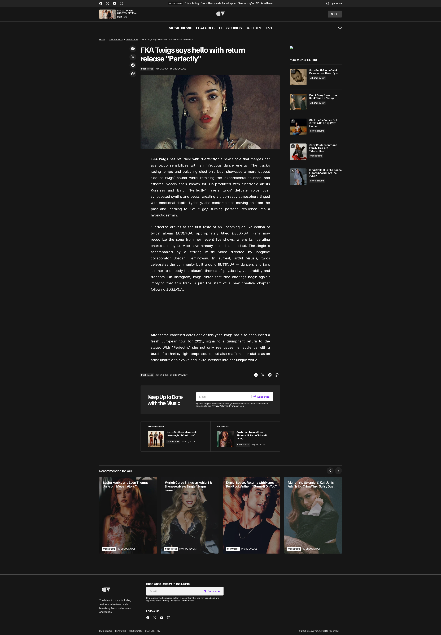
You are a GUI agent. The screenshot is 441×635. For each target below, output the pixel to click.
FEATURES (120, 631)
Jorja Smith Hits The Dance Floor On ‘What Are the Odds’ (325, 173)
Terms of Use (237, 406)
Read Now (267, 3)
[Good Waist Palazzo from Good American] (291, 47)
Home (102, 39)
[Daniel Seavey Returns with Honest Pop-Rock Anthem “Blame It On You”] (251, 515)
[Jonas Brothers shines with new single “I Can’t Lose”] (175, 436)
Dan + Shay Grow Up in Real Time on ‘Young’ (323, 97)
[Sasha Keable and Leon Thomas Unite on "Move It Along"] (245, 436)
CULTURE (150, 631)
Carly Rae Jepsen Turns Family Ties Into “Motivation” (323, 148)
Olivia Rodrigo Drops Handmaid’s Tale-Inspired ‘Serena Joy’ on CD (222, 3)
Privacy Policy (219, 406)
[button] (334, 3)
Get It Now (122, 17)
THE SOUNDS (116, 39)
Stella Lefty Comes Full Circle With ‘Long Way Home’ (323, 123)
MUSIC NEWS (175, 3)
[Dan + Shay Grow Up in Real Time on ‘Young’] (298, 102)
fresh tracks (132, 39)
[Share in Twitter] (133, 57)
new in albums (317, 131)
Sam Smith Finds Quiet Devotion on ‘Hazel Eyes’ (324, 72)
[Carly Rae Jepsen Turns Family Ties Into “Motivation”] (298, 151)
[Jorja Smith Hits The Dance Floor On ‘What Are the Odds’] (298, 176)
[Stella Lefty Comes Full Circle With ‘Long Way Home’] (298, 127)
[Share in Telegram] (133, 65)
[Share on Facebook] (133, 49)
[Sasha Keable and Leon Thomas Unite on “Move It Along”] (128, 515)
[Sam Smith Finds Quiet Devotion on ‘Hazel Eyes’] (298, 77)
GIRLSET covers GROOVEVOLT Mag (127, 11)
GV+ (159, 631)
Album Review (317, 78)
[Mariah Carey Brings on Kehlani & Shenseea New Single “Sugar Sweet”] (190, 515)
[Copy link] (133, 73)
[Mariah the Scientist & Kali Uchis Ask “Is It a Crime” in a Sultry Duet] (313, 515)
